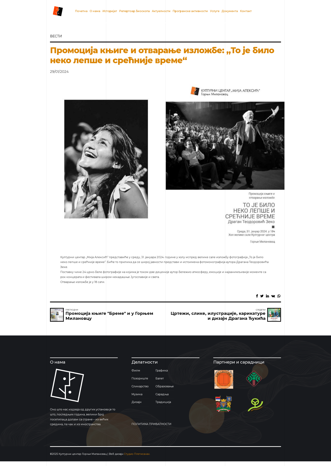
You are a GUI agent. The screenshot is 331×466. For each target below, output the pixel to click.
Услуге (214, 11)
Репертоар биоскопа (134, 11)
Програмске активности (190, 11)
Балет (160, 378)
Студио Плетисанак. (137, 453)
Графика (162, 370)
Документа (230, 11)
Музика (137, 394)
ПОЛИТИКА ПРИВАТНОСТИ (151, 424)
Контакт (246, 11)
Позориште (140, 378)
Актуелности (161, 11)
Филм (136, 370)
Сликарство (140, 386)
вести (56, 36)
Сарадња (162, 394)
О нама (95, 11)
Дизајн (137, 402)
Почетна (81, 11)
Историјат (109, 11)
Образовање (165, 386)
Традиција (163, 402)
